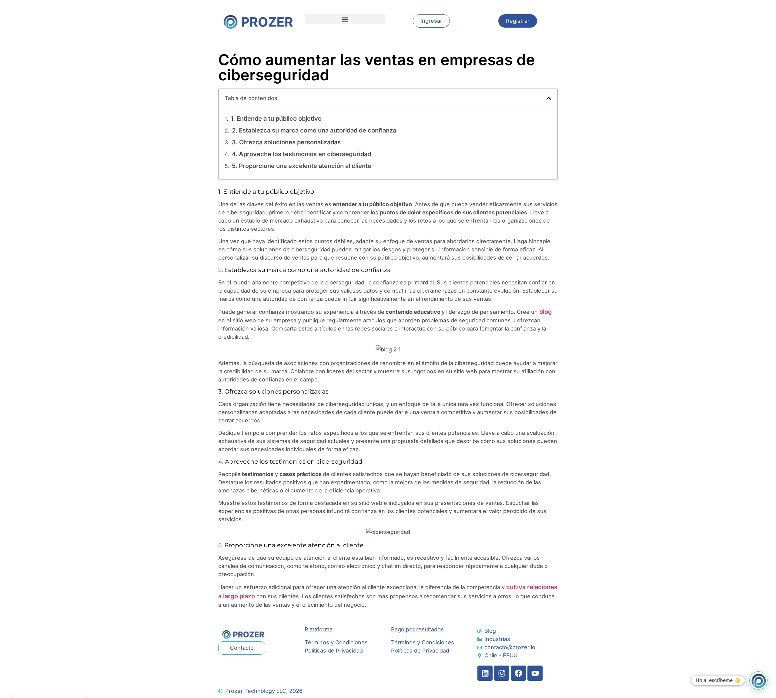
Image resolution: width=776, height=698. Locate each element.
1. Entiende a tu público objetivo (276, 118)
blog (545, 311)
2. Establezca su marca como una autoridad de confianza (314, 130)
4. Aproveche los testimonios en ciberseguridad (301, 154)
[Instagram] (501, 673)
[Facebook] (518, 673)
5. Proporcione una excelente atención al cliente (301, 165)
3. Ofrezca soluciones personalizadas (286, 142)
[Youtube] (535, 673)
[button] (345, 19)
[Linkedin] (485, 673)
